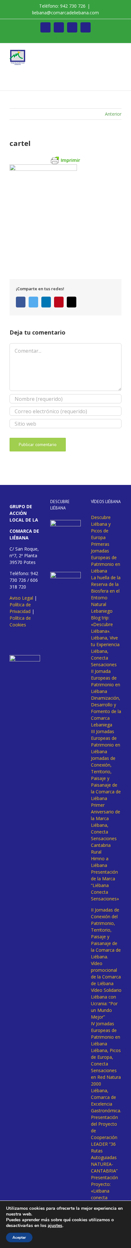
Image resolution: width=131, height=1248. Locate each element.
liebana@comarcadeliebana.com (65, 13)
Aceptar (19, 1237)
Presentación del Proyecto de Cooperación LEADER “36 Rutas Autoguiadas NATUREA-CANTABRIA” (104, 1144)
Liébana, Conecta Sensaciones (104, 657)
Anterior (113, 114)
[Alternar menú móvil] (118, 53)
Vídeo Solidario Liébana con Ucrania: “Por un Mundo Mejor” (106, 1003)
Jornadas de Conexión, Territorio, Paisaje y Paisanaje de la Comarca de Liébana (106, 778)
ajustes (55, 1226)
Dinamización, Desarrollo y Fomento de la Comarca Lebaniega (106, 711)
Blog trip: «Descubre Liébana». (102, 624)
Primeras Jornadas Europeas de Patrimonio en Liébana (105, 557)
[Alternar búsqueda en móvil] (107, 53)
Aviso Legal (21, 598)
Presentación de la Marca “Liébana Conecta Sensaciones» (105, 885)
